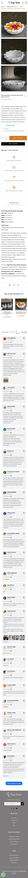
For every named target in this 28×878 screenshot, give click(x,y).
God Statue (14, 862)
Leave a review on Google (14, 783)
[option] (7, 309)
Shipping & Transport (14, 836)
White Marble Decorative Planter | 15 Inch (7, 313)
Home (3, 6)
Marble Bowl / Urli (12, 6)
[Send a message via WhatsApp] (3, 874)
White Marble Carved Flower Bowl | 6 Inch (21, 312)
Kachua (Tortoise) (14, 857)
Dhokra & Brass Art (14, 855)
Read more (5, 642)
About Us (14, 818)
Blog (14, 825)
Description (14, 203)
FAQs (14, 823)
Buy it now (13, 143)
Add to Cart (18, 138)
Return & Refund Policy (14, 839)
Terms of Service (14, 841)
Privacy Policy (14, 844)
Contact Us (14, 820)
